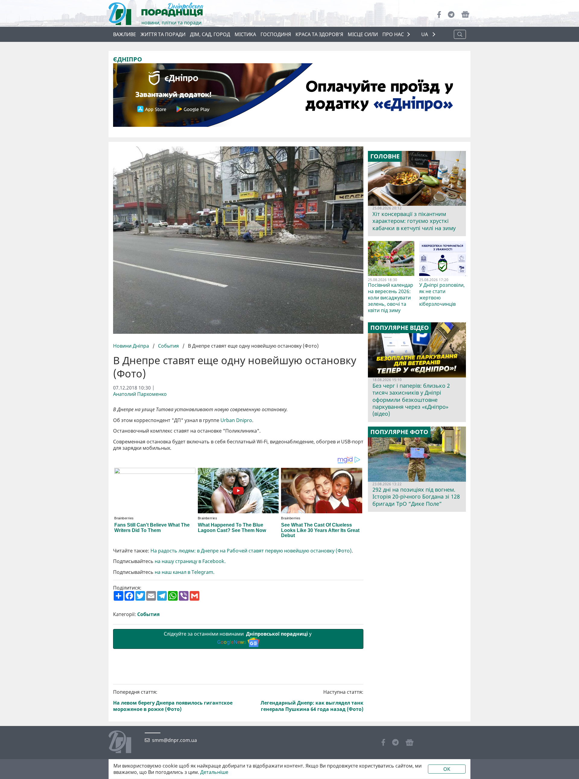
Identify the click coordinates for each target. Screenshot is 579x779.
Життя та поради (163, 34)
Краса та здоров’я (319, 34)
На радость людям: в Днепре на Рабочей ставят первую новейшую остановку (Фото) (251, 551)
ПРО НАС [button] (393, 34)
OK (446, 769)
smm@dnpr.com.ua (174, 740)
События (168, 346)
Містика (245, 34)
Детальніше (214, 772)
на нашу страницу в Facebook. (190, 561)
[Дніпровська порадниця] (124, 743)
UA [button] (425, 34)
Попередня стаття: (173, 700)
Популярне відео (399, 328)
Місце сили (363, 34)
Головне (385, 156)
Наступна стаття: (312, 700)
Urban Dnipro (236, 420)
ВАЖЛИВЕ (124, 34)
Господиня (276, 34)
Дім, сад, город (210, 34)
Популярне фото (399, 432)
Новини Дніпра (131, 346)
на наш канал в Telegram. (185, 572)
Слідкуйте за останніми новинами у (238, 637)
